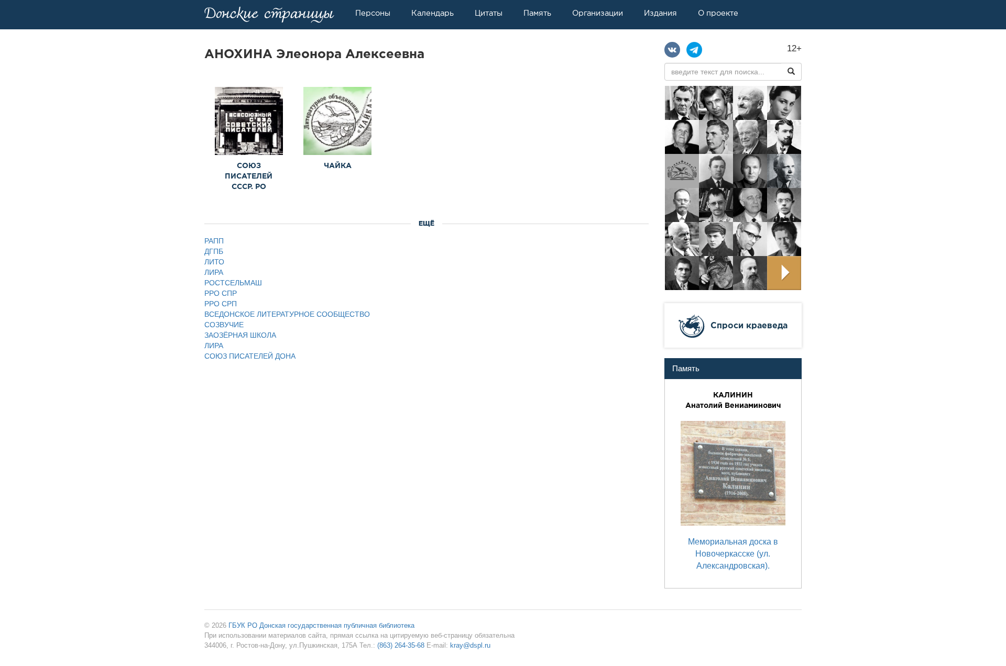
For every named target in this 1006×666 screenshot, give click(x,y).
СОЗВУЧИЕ (224, 324)
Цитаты (488, 13)
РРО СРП (220, 303)
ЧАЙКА (338, 165)
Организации (597, 13)
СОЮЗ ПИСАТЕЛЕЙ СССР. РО (248, 176)
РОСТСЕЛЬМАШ (233, 283)
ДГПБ (213, 251)
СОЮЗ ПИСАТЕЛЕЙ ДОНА (250, 356)
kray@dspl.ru (470, 645)
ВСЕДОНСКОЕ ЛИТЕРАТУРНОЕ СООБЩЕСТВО (287, 314)
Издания (660, 13)
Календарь (432, 13)
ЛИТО (214, 262)
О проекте (718, 13)
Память (537, 13)
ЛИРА (213, 272)
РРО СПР (220, 293)
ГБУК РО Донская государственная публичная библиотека (321, 625)
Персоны (372, 13)
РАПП (214, 241)
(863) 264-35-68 (400, 645)
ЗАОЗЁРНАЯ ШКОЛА (240, 335)
